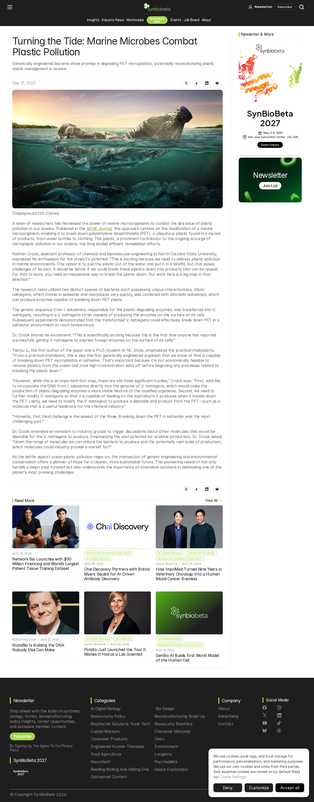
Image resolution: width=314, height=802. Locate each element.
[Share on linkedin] (207, 83)
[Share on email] (217, 83)
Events (175, 20)
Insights (93, 20)
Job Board (191, 20)
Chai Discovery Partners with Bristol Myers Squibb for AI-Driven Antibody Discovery (117, 574)
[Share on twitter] (186, 83)
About (206, 20)
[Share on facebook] (196, 83)
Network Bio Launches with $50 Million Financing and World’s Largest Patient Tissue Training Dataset (46, 564)
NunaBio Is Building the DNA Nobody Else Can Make (38, 647)
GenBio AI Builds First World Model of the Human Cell (188, 658)
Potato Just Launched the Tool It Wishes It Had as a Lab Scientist (115, 652)
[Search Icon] (302, 7)
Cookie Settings (233, 777)
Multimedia (135, 20)
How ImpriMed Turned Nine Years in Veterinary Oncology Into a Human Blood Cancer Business (189, 574)
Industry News (113, 20)
